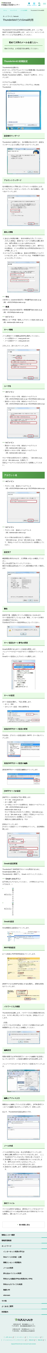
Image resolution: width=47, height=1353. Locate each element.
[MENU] (44, 4)
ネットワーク (13, 10)
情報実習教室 (6, 1240)
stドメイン (8, 894)
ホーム (5, 10)
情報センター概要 (8, 1235)
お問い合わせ (9, 1337)
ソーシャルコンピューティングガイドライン (14, 1340)
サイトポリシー (20, 1337)
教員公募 (31, 1340)
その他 (4, 1301)
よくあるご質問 (7, 1306)
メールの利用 (24, 10)
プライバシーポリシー (34, 1337)
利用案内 (5, 1312)
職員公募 (40, 1340)
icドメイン (7, 908)
